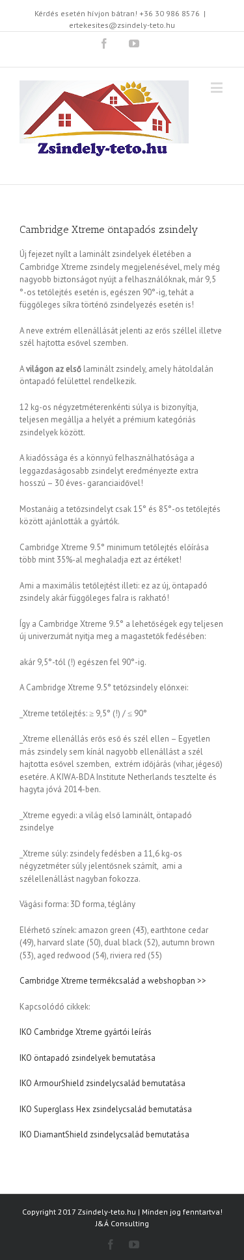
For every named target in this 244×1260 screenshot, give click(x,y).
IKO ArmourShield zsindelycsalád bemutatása (102, 1083)
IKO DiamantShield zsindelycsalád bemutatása (104, 1134)
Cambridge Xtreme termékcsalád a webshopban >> (113, 980)
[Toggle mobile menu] (217, 87)
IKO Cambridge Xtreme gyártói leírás (86, 1031)
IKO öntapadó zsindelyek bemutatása (88, 1057)
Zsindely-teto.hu (106, 1212)
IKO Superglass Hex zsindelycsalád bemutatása (106, 1109)
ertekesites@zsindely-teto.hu (122, 25)
